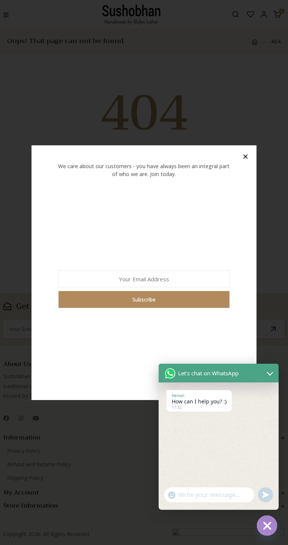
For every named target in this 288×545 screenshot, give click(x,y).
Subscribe (144, 299)
